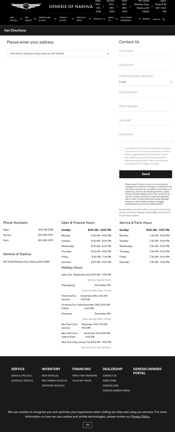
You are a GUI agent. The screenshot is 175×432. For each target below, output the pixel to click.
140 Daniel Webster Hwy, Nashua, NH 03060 (26, 262)
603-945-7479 (111, 8)
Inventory (51, 369)
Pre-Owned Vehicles (54, 381)
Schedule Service (22, 381)
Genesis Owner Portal (116, 391)
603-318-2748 (98, 8)
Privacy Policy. (140, 416)
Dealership (113, 369)
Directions (109, 381)
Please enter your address (30, 42)
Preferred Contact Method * (136, 76)
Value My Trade (81, 381)
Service (18, 369)
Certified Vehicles (53, 386)
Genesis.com (110, 386)
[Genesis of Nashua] (51, 6)
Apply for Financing (84, 376)
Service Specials (21, 376)
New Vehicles (50, 376)
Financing (81, 369)
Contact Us (110, 376)
